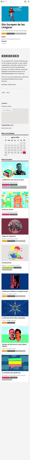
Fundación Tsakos (20, 33)
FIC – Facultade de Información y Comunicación (12, 187)
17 (5, 150)
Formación (6, 184)
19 (12, 150)
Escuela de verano (7, 209)
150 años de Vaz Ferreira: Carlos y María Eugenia (14, 345)
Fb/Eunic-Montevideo (9, 84)
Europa (3, 92)
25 (8, 152)
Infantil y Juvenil (8, 267)
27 (15, 152)
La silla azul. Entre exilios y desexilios (13, 318)
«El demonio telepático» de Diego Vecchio (15, 291)
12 (12, 148)
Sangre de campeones (9, 236)
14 (18, 148)
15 (21, 148)
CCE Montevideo (20, 241)
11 (8, 148)
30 (24, 152)
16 (24, 148)
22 (21, 150)
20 (15, 150)
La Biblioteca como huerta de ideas (13, 180)
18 (8, 150)
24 (5, 152)
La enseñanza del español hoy (11, 373)
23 (24, 150)
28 (18, 152)
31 (5, 155)
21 (18, 150)
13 (15, 148)
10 (5, 148)
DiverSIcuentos (6, 263)
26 (12, 152)
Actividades (10, 33)
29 (21, 152)
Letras (4, 33)
